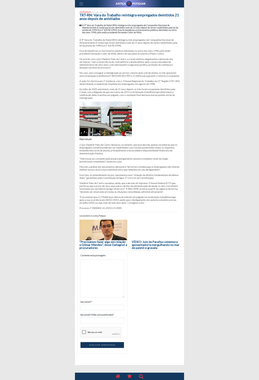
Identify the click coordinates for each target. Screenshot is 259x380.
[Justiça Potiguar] (118, 376)
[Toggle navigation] (81, 4)
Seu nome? (86, 301)
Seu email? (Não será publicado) (97, 314)
